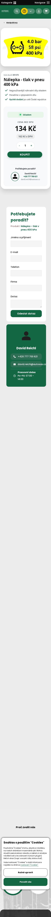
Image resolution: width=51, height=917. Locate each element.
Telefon (15, 267)
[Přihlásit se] (39, 11)
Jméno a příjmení (21, 237)
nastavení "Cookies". (29, 865)
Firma (14, 281)
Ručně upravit (25, 872)
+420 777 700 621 (30, 176)
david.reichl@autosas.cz (30, 179)
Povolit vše (25, 881)
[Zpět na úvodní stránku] (5, 11)
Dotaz (14, 296)
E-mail (14, 252)
